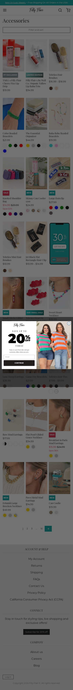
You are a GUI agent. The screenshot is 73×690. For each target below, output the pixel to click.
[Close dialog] (68, 323)
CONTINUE (19, 363)
